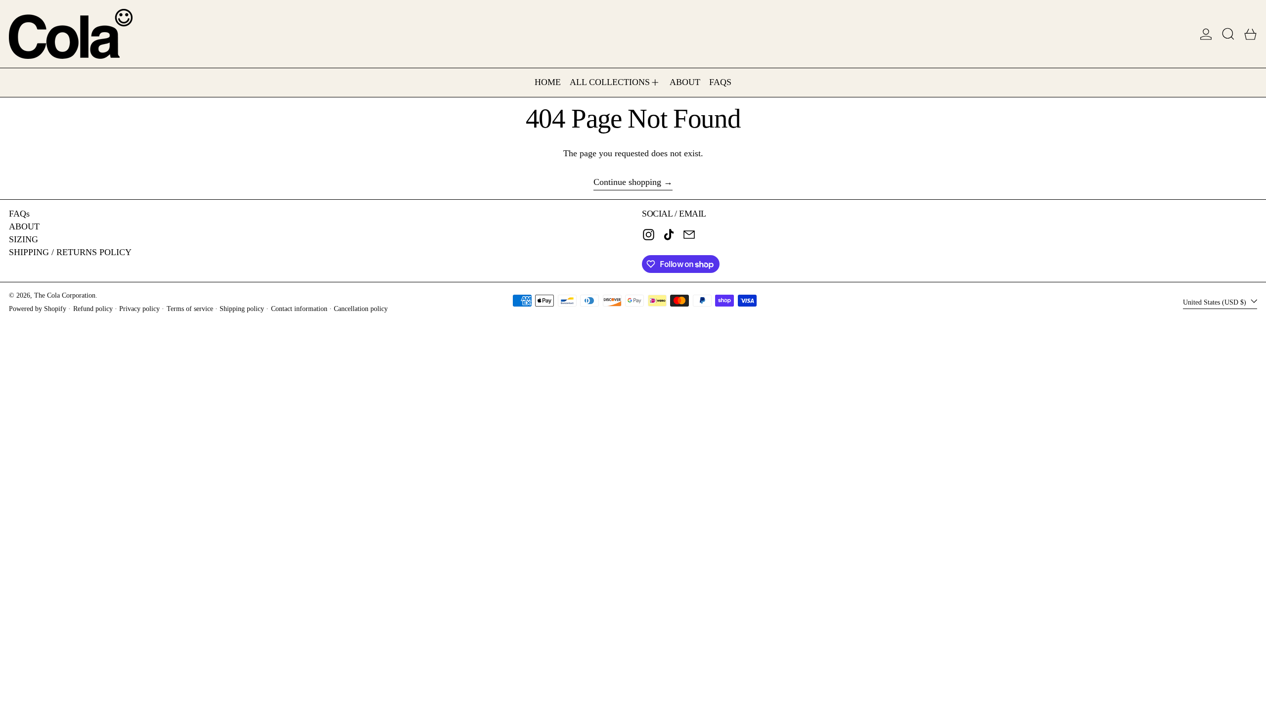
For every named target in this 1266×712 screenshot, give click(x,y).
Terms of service (190, 308)
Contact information (299, 308)
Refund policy (93, 308)
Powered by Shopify (37, 308)
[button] (1228, 34)
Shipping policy (242, 308)
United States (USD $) (1215, 302)
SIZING (23, 239)
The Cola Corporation (64, 295)
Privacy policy (139, 308)
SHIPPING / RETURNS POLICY (70, 252)
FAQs (19, 214)
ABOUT (24, 226)
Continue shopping (627, 182)
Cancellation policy (361, 308)
